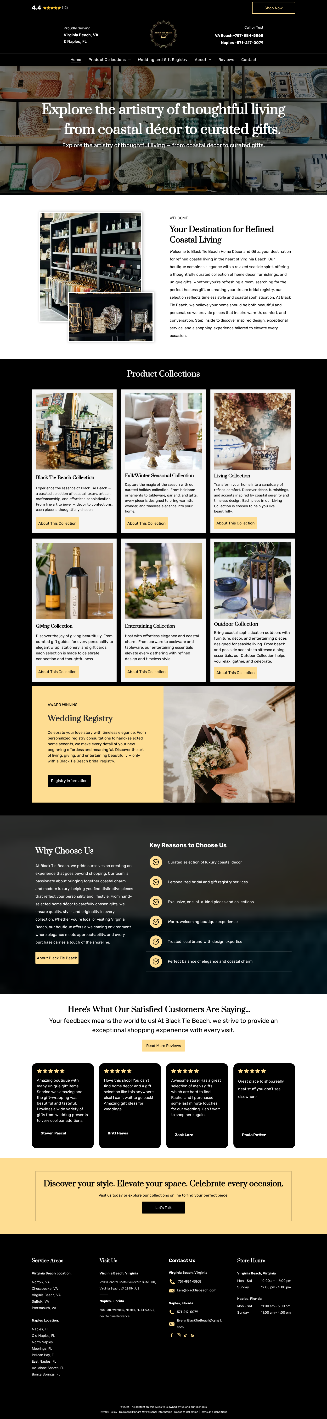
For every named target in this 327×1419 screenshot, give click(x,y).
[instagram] (178, 1336)
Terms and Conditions (213, 1412)
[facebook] (172, 1336)
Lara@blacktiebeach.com (196, 1290)
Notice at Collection (186, 1412)
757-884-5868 (189, 1281)
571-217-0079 (187, 1312)
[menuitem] (76, 59)
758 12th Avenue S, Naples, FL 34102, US (127, 1309)
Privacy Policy (108, 1412)
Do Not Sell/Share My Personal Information (145, 1412)
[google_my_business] (192, 1336)
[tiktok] (185, 1336)
